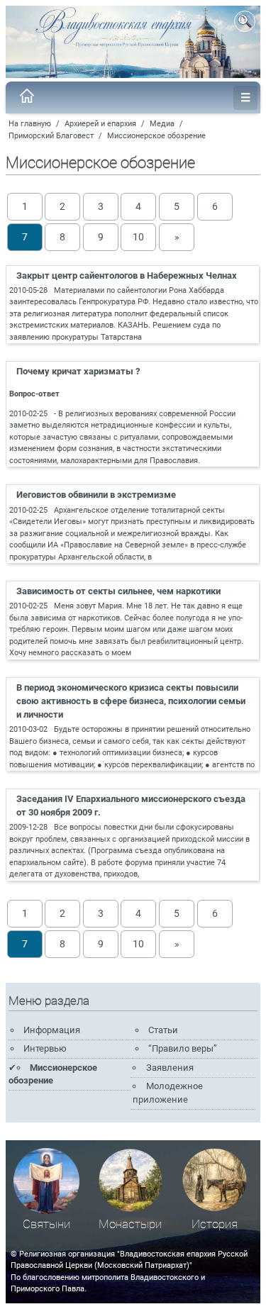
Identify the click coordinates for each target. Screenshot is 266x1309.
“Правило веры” (182, 1048)
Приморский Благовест (51, 135)
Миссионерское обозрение (156, 135)
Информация (51, 1030)
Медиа (162, 123)
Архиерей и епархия (100, 123)
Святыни (46, 1224)
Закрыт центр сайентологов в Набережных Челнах (126, 275)
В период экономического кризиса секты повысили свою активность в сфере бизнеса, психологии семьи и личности (130, 701)
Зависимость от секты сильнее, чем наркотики (118, 591)
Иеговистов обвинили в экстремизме (96, 494)
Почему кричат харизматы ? (78, 371)
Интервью (45, 1048)
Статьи (163, 1030)
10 (138, 237)
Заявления (170, 1067)
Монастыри (130, 1224)
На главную (30, 123)
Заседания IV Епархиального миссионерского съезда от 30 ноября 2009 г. (130, 805)
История (215, 1224)
